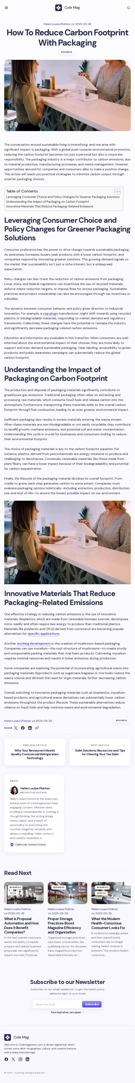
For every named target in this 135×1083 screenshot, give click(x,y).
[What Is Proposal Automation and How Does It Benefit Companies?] (24, 893)
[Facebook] (6, 1059)
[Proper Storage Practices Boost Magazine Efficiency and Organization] (67, 893)
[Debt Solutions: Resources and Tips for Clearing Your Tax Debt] (100, 752)
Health (101, 893)
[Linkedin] (27, 1059)
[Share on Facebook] (22, 728)
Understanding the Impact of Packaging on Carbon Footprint (47, 202)
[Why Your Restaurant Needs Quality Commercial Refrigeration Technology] (34, 752)
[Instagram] (20, 1059)
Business (66, 52)
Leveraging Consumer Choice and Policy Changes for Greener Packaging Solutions (63, 197)
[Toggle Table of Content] (116, 192)
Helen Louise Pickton (35, 788)
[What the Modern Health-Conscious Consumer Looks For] (111, 893)
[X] (13, 1059)
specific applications (43, 634)
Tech (13, 893)
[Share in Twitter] (15, 728)
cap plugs (50, 313)
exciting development (34, 643)
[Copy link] (36, 728)
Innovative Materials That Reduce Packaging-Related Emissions (49, 206)
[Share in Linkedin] (29, 728)
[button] (6, 8)
